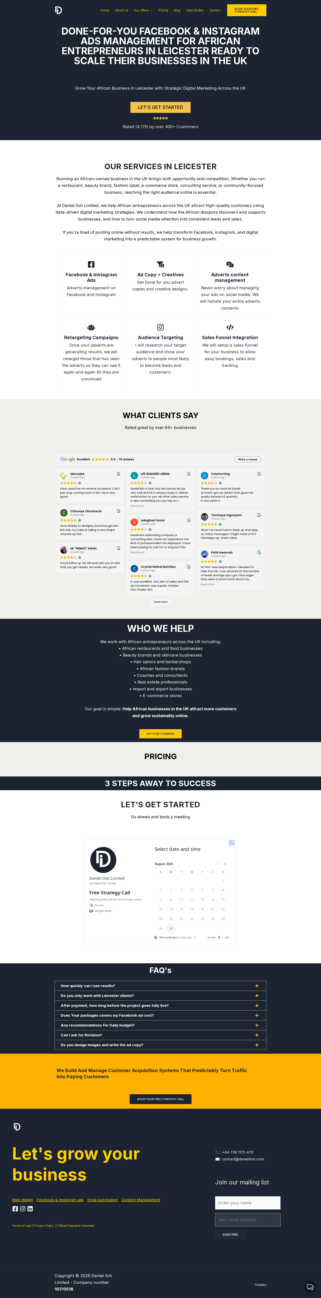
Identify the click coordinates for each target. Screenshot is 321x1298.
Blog (177, 10)
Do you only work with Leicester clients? (97, 995)
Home (104, 10)
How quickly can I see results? (88, 986)
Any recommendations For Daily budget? (98, 1025)
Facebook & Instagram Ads (91, 277)
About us (121, 10)
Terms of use (21, 1226)
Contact (215, 10)
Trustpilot (260, 1284)
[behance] (30, 1209)
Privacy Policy (45, 1226)
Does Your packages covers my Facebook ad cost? (107, 1015)
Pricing (163, 10)
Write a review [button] (247, 459)
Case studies (195, 10)
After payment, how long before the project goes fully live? (115, 1005)
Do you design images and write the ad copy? (102, 1045)
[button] (150, 10)
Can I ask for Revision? (81, 1035)
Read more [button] (138, 506)
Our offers (141, 10)
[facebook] (15, 1209)
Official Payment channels (75, 1226)
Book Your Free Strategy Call (160, 1099)
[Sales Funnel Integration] (230, 327)
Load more (161, 602)
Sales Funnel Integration (230, 337)
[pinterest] (23, 1209)
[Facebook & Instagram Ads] (91, 264)
